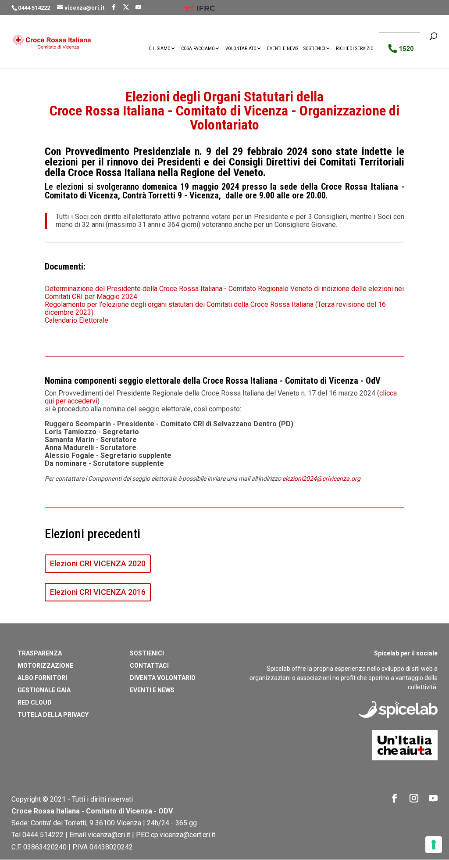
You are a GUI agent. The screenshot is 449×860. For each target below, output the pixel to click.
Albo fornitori (42, 677)
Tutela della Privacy (53, 714)
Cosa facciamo (198, 48)
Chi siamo (160, 48)
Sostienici (314, 48)
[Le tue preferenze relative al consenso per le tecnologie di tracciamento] (433, 844)
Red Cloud (35, 702)
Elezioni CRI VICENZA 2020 (98, 563)
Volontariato (241, 48)
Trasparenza (40, 653)
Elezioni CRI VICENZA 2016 (98, 592)
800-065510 (402, 50)
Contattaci (149, 665)
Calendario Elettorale (76, 320)
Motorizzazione (45, 665)
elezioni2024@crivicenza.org (321, 478)
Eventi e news (282, 48)
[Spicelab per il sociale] (398, 725)
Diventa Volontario (163, 677)
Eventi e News (152, 690)
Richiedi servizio (355, 48)
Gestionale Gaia (44, 690)
